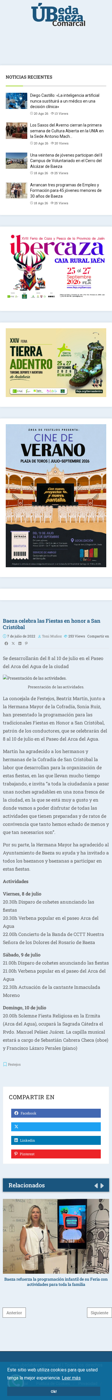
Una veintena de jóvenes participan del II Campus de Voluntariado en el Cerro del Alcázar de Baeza (66, 161)
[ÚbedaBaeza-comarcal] (58, 17)
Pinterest (26, 1153)
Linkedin (27, 1140)
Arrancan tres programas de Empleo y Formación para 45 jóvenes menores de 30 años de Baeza (66, 191)
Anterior (14, 1312)
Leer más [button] (71, 1378)
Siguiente (99, 1312)
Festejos (14, 1064)
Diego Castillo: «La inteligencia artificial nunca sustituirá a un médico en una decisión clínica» (64, 101)
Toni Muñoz (52, 636)
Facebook (28, 1113)
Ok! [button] (54, 1391)
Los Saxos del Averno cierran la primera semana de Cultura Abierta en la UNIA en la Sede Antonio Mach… (67, 131)
